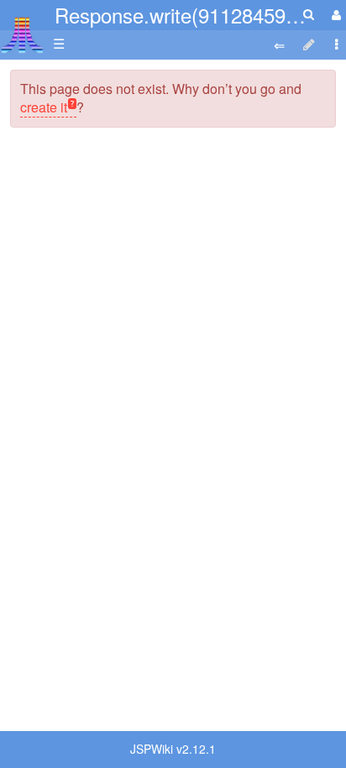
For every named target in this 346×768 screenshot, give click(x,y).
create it (43, 107)
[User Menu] (334, 14)
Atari (22, 34)
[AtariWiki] (22, 30)
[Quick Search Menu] (308, 14)
